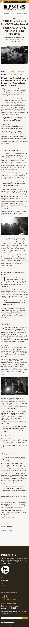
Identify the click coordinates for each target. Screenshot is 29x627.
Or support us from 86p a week (7, 622)
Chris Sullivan (11, 41)
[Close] (27, 595)
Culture (14, 18)
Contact (2, 585)
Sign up (24, 618)
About (2, 583)
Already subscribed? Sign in (6, 625)
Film (2, 533)
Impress (9, 563)
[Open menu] (2, 13)
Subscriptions (3, 587)
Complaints (3, 590)
